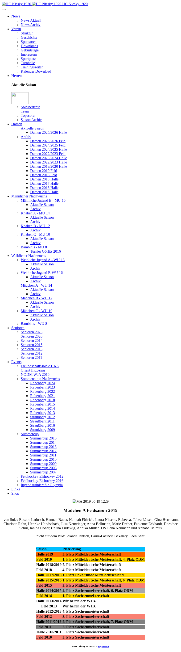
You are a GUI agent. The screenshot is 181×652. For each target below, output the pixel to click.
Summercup (30, 434)
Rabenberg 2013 (42, 413)
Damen (16, 124)
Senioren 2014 (31, 341)
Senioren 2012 (31, 353)
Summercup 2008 (43, 468)
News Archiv (31, 25)
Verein (16, 29)
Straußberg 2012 (42, 417)
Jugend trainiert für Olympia (42, 485)
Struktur (27, 33)
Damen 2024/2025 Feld (48, 145)
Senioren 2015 (31, 345)
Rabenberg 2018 (42, 400)
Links (15, 489)
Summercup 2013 (43, 447)
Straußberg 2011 (42, 421)
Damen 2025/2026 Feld (48, 141)
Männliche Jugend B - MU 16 (43, 200)
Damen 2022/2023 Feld (48, 154)
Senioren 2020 (31, 336)
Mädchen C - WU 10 (36, 311)
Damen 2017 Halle (44, 183)
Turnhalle (28, 63)
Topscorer (28, 115)
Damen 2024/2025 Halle (48, 149)
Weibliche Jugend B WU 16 (42, 273)
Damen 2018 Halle (44, 179)
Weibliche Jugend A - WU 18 (43, 260)
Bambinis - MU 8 (34, 247)
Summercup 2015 (43, 438)
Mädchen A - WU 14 (36, 285)
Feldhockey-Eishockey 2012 (42, 476)
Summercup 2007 (43, 472)
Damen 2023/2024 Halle (48, 158)
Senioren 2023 (31, 332)
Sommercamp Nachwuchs (40, 379)
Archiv (26, 137)
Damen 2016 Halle (44, 188)
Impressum (29, 54)
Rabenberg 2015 (42, 404)
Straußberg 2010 (42, 425)
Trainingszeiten (32, 67)
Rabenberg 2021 (42, 396)
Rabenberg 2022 (42, 391)
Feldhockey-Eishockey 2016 (42, 481)
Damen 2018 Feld (43, 175)
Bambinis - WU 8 (34, 324)
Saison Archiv (31, 120)
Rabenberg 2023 (42, 387)
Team (25, 111)
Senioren (18, 328)
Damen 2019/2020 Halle (48, 166)
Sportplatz (28, 59)
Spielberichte (30, 107)
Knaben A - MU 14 (35, 213)
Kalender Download (36, 71)
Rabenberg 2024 (42, 383)
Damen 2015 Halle (44, 192)
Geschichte (29, 37)
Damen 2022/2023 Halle (48, 162)
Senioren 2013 (31, 349)
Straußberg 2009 (42, 430)
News (15, 16)
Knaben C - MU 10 (35, 234)
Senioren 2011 (31, 357)
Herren (16, 76)
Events (16, 362)
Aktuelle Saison (32, 128)
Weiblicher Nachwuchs (28, 256)
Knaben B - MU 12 (35, 226)
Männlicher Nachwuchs (29, 196)
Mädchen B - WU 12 (36, 298)
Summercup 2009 (43, 464)
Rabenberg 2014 (42, 408)
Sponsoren (29, 42)
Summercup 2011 (43, 455)
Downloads (29, 46)
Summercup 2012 (43, 451)
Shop (15, 493)
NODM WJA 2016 (35, 374)
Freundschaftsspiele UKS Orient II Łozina (40, 368)
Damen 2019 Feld (43, 171)
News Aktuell (31, 20)
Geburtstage (30, 50)
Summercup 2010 (43, 459)
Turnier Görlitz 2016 (45, 251)
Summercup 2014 (43, 442)
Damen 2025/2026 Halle (48, 132)
